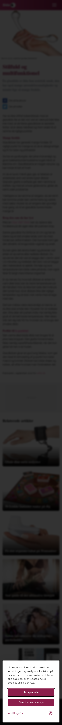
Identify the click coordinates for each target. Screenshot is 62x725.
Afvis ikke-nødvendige (31, 702)
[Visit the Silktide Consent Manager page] (50, 713)
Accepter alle (31, 692)
